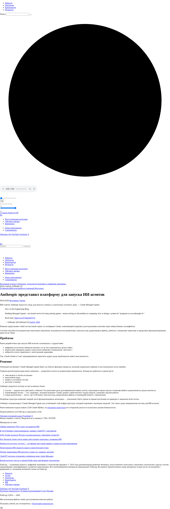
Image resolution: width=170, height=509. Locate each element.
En (1, 215)
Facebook (23, 234)
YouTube (15, 234)
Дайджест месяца (12, 221)
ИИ (6, 482)
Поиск (2, 14)
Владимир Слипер (17, 300)
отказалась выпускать (56, 407)
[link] (6, 242)
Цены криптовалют (13, 228)
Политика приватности (10, 491)
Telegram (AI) (5, 234)
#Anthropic (4, 288)
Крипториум (10, 7)
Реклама (49, 491)
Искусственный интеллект (16, 219)
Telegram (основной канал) (11, 416)
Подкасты (9, 10)
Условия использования (30, 491)
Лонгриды (9, 5)
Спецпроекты (11, 230)
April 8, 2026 (34, 322)
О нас (43, 491)
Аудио (7, 475)
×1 (2, 201)
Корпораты (9, 224)
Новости (8, 3)
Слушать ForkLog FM (9, 213)
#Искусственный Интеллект (32, 288)
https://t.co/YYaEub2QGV (25, 318)
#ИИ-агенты (14, 288)
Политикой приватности (42, 504)
